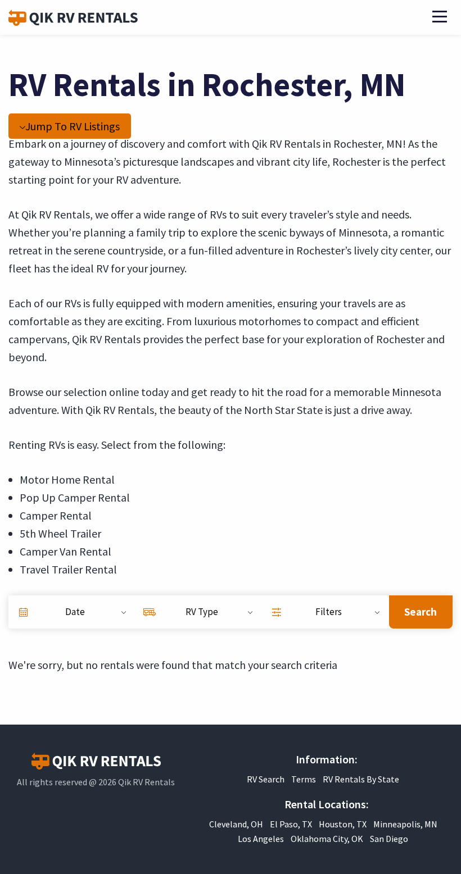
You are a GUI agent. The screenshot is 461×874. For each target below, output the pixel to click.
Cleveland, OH (236, 824)
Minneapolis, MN (405, 824)
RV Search (265, 779)
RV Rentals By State (361, 779)
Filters (328, 612)
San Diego (389, 838)
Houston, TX (343, 824)
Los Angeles (261, 838)
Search (420, 611)
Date (75, 612)
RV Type (202, 612)
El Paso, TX (291, 824)
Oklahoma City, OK (327, 838)
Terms (303, 779)
